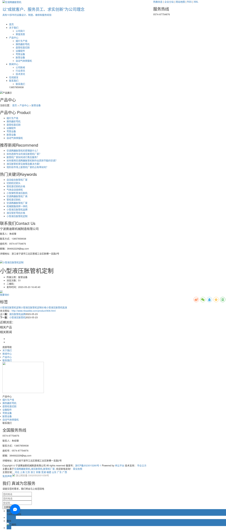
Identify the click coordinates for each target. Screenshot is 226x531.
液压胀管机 (37, 468)
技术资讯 (20, 74)
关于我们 (13, 27)
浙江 (33, 472)
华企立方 (141, 465)
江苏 (27, 472)
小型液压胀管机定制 (17, 216)
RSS (189, 1)
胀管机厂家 (49, 468)
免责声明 (7, 476)
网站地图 (180, 1)
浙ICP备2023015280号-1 (88, 465)
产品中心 (13, 37)
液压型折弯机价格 (16, 212)
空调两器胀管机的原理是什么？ (23, 150)
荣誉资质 (20, 34)
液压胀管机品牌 (17, 314)
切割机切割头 (14, 183)
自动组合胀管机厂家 (17, 179)
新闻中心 (13, 64)
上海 (22, 472)
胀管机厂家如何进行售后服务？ (23, 157)
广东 (59, 472)
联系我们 (13, 80)
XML (196, 1)
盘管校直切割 (23, 47)
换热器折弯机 (23, 44)
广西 (64, 472)
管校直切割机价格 (16, 186)
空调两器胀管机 (22, 468)
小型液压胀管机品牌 (17, 209)
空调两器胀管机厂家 (17, 202)
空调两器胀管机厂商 (17, 196)
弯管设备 (20, 54)
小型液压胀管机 (17, 317)
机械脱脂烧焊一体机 (17, 206)
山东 (54, 472)
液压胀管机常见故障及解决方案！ (24, 163)
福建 (48, 472)
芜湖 (43, 472)
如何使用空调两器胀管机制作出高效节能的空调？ (32, 160)
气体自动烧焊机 (15, 189)
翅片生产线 (21, 40)
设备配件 (20, 50)
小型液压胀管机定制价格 (33, 307)
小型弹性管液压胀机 (17, 193)
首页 (11, 24)
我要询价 (4, 294)
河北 (17, 472)
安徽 (38, 472)
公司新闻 (20, 67)
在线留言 (13, 77)
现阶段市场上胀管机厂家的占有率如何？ (27, 167)
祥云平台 (119, 465)
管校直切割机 (14, 199)
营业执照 (77, 468)
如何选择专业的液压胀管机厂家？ (24, 153)
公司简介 (20, 30)
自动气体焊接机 (24, 60)
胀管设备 (20, 57)
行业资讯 (20, 70)
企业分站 (169, 1)
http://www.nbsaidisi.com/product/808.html (34, 310)
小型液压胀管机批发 (56, 307)
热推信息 (157, 1)
